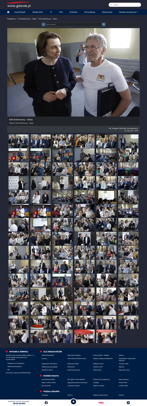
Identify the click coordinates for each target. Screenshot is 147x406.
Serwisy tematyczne (127, 12)
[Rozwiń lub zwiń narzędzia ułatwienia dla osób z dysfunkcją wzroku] (128, 403)
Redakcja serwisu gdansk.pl (16, 363)
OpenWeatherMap (25, 373)
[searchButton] (103, 24)
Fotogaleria (11, 18)
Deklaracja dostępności (15, 366)
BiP (9, 370)
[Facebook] (46, 403)
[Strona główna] (8, 12)
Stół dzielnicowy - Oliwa (27, 18)
